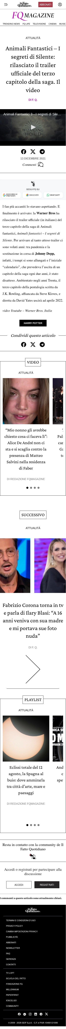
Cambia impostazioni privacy (22, 931)
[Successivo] (33, 672)
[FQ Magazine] (33, 15)
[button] (33, 127)
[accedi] (60, 4)
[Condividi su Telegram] (42, 151)
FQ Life (26, 24)
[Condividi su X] (32, 151)
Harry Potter (33, 323)
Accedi (19, 884)
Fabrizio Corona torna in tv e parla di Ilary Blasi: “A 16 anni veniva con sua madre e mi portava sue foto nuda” (33, 620)
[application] (33, 127)
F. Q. (34, 99)
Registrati (47, 884)
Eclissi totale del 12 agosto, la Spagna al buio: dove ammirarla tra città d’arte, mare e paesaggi (26, 780)
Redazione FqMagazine (27, 479)
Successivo (33, 514)
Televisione (39, 24)
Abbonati (45, 4)
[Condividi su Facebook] (23, 151)
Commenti (29, 164)
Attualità (33, 38)
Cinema (53, 24)
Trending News (11, 24)
